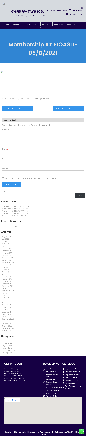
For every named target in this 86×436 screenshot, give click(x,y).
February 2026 (7, 251)
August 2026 (6, 237)
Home (7, 24)
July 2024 (5, 295)
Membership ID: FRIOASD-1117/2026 (15, 209)
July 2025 (5, 267)
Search (3, 191)
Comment (6, 130)
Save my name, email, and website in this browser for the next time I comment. (31, 178)
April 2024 (5, 302)
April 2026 (5, 246)
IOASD (28, 99)
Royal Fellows (7, 348)
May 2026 (5, 244)
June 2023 (6, 321)
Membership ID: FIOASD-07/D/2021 (18, 108)
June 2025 (6, 270)
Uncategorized (7, 353)
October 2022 (7, 326)
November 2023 (8, 314)
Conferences (71, 24)
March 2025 (6, 277)
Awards (45, 24)
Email (4, 159)
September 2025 (8, 262)
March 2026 (6, 248)
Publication (58, 24)
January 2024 (7, 309)
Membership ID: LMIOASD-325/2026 (14, 216)
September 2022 (8, 328)
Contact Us (44, 28)
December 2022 (7, 324)
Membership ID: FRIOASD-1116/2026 (15, 211)
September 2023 (8, 319)
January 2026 (7, 253)
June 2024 (6, 298)
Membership (31, 24)
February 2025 (7, 279)
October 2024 (7, 288)
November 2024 (8, 286)
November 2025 (8, 258)
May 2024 (5, 300)
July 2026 (5, 239)
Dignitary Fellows (45, 99)
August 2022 (6, 331)
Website (5, 169)
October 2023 (7, 317)
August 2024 (6, 293)
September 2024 (8, 291)
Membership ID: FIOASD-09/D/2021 (68, 108)
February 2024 (7, 307)
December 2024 (7, 284)
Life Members (7, 343)
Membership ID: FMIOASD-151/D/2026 (15, 206)
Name (5, 149)
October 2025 (7, 260)
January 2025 (7, 281)
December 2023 (7, 312)
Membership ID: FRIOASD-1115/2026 (15, 213)
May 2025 (5, 272)
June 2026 (6, 241)
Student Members (8, 350)
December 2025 (7, 255)
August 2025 (6, 265)
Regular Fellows (7, 346)
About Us (16, 24)
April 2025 (5, 274)
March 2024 (6, 305)
